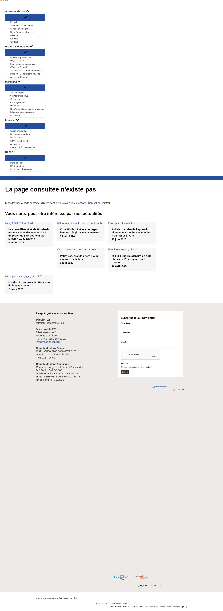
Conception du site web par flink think (111, 604)
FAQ (185, 607)
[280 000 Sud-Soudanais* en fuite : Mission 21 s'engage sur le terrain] (132, 249)
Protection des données (154, 607)
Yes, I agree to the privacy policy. (138, 367)
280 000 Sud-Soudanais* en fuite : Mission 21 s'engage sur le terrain (131, 259)
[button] (28, 11)
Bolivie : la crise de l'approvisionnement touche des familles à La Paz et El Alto (131, 232)
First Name (125, 323)
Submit (125, 372)
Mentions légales (174, 607)
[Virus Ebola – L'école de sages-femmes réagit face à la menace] (81, 223)
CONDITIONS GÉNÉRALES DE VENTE (126, 607)
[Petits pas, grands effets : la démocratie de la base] (81, 249)
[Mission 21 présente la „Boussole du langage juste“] (29, 276)
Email (123, 342)
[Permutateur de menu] (25, 17)
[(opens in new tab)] (121, 579)
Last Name (125, 332)
